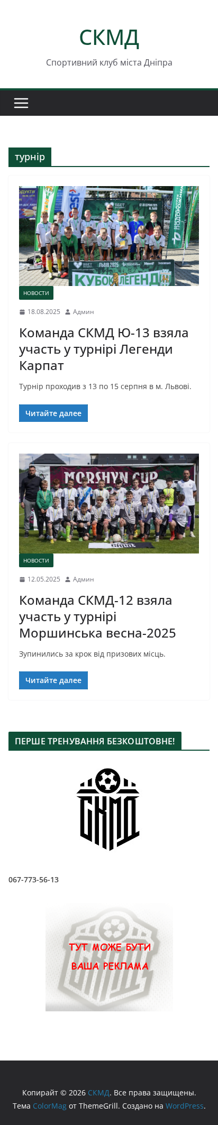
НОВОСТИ (36, 293)
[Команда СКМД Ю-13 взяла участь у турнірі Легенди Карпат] (109, 236)
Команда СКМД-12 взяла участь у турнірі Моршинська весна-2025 (97, 616)
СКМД (109, 36)
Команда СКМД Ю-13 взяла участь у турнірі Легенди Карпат (104, 349)
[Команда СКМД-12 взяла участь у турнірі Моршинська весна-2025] (109, 504)
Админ (83, 311)
